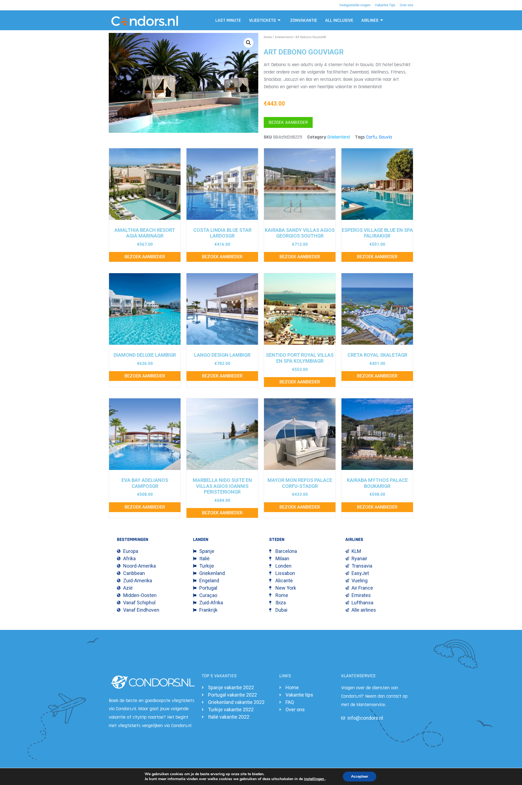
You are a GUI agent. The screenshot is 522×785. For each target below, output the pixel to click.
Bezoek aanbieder (288, 122)
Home (268, 37)
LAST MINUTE (228, 20)
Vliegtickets (262, 20)
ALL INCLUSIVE (339, 20)
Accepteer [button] (359, 776)
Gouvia (385, 137)
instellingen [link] (314, 778)
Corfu (371, 137)
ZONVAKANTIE (303, 20)
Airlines (369, 20)
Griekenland (284, 37)
